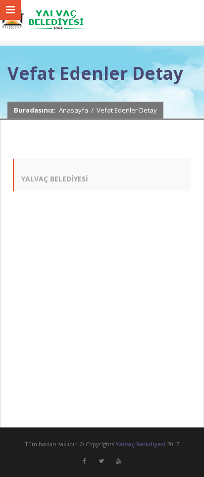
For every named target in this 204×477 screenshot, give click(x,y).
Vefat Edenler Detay (127, 110)
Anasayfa (73, 110)
